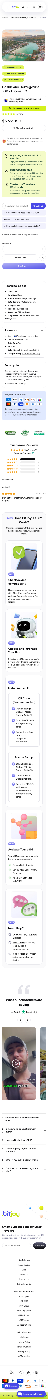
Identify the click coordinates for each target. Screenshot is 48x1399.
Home (5, 17)
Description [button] (12, 365)
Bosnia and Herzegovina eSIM (23, 17)
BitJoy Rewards (24, 1284)
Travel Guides (24, 1265)
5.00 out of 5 (30, 450)
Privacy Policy (24, 1351)
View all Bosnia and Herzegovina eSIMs (20, 234)
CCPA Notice (24, 1356)
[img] (8, 493)
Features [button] (11, 330)
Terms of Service (24, 1346)
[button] (8, 7)
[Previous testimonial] (20, 1020)
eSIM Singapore (24, 1310)
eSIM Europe (24, 1320)
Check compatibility (31, 353)
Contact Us (24, 1279)
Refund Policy (24, 1342)
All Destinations (24, 1325)
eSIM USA (24, 1301)
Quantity (6, 243)
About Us (24, 1274)
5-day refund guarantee (21, 179)
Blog (24, 1269)
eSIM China (24, 1306)
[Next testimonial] (28, 1020)
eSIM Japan (24, 1296)
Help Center (24, 1337)
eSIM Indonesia (24, 1315)
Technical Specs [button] (15, 285)
